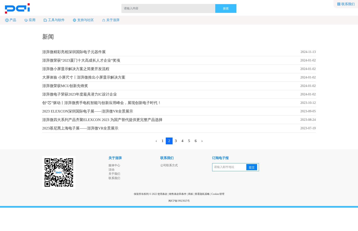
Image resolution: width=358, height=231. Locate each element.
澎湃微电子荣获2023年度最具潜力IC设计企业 (79, 94)
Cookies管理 (217, 194)
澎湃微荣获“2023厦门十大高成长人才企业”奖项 (81, 60)
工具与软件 (56, 20)
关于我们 (114, 173)
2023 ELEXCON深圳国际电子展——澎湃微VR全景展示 (87, 111)
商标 (190, 194)
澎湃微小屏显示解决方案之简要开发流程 (75, 69)
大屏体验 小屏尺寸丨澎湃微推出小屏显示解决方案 (83, 77)
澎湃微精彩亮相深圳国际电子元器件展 (74, 52)
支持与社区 (85, 20)
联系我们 (348, 4)
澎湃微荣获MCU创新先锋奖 (65, 86)
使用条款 (162, 194)
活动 (111, 169)
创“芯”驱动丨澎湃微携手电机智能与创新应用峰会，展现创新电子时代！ (101, 103)
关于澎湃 (113, 20)
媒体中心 (114, 165)
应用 (32, 20)
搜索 (226, 8)
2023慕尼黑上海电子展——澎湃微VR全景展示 (80, 128)
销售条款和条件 (177, 194)
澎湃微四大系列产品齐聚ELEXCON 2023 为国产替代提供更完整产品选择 (102, 120)
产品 (13, 20)
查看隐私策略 (202, 194)
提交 (252, 167)
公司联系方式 (169, 165)
